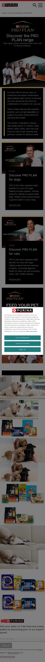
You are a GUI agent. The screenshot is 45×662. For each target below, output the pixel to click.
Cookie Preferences (22, 338)
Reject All (22, 349)
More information (31, 331)
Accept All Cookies (22, 343)
